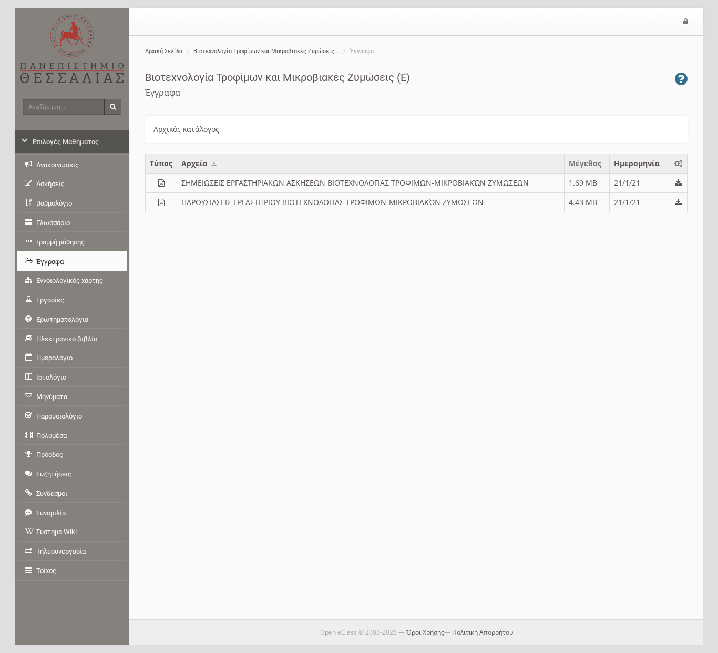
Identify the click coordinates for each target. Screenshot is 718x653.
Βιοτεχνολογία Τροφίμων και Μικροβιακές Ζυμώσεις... (266, 51)
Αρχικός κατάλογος (186, 129)
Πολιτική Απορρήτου (482, 632)
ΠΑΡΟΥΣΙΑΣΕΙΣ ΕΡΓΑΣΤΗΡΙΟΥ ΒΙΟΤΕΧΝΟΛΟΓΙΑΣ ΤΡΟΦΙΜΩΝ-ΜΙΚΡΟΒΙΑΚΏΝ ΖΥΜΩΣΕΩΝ (332, 202)
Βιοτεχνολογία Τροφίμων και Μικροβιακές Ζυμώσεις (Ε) (277, 77)
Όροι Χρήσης (425, 632)
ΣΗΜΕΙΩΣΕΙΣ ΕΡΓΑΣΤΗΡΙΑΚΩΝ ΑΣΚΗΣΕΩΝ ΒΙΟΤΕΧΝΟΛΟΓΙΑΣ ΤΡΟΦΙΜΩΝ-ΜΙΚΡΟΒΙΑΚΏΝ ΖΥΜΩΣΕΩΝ (355, 183)
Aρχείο (195, 163)
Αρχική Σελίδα (163, 51)
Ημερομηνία (637, 163)
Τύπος (161, 163)
